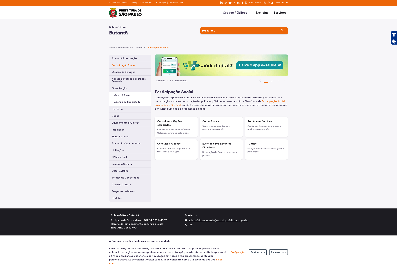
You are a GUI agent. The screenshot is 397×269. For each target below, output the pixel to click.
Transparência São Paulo (142, 3)
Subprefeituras (125, 47)
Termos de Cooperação (125, 177)
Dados (115, 116)
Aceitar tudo (258, 252)
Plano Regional (120, 136)
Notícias (117, 198)
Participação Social (123, 65)
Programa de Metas (123, 191)
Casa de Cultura (121, 184)
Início (112, 47)
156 (181, 3)
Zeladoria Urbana (122, 164)
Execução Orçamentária (126, 143)
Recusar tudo (278, 252)
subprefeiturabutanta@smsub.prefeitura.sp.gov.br (218, 220)
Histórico (117, 109)
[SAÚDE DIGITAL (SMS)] (221, 65)
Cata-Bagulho (120, 170)
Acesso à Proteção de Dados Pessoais (129, 80)
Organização (119, 88)
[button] (284, 80)
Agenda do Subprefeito (127, 102)
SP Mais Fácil (119, 157)
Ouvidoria (173, 3)
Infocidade (118, 129)
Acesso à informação (119, 3)
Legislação (161, 3)
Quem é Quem (122, 95)
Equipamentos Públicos (126, 122)
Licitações (118, 150)
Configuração (238, 252)
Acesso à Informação (124, 58)
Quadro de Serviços (123, 72)
